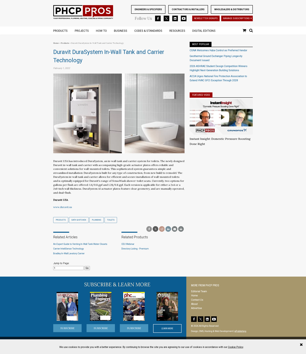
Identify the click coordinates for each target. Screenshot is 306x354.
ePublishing (240, 331)
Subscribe (67, 328)
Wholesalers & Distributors (231, 9)
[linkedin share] (168, 229)
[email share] (174, 229)
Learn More (167, 328)
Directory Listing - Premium (135, 248)
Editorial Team (199, 291)
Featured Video (201, 94)
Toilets (110, 220)
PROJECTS (82, 30)
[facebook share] (149, 229)
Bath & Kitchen (79, 220)
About (194, 303)
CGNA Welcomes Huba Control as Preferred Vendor (218, 50)
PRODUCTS (60, 30)
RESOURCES (177, 30)
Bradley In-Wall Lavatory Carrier (69, 253)
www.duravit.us (62, 207)
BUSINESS (120, 30)
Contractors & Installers (188, 9)
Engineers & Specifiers (148, 9)
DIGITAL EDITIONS (203, 30)
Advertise (196, 308)
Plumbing (96, 220)
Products (65, 43)
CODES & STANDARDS (148, 30)
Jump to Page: (61, 263)
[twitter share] (155, 229)
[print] (181, 229)
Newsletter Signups (206, 18)
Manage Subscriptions (236, 18)
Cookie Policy (235, 347)
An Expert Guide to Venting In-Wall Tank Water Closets (80, 244)
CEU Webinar (127, 244)
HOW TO (101, 30)
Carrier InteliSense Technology (68, 248)
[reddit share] (162, 229)
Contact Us (197, 299)
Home (56, 43)
